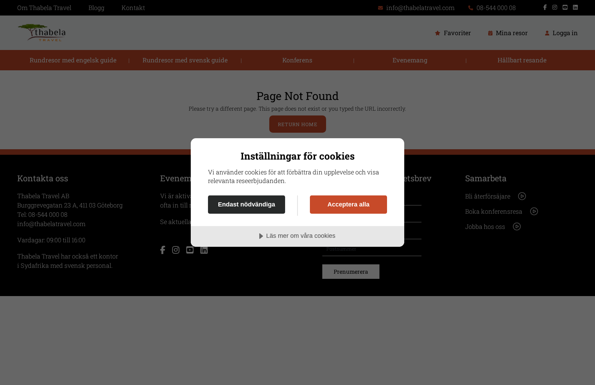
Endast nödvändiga (246, 204)
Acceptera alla (348, 204)
